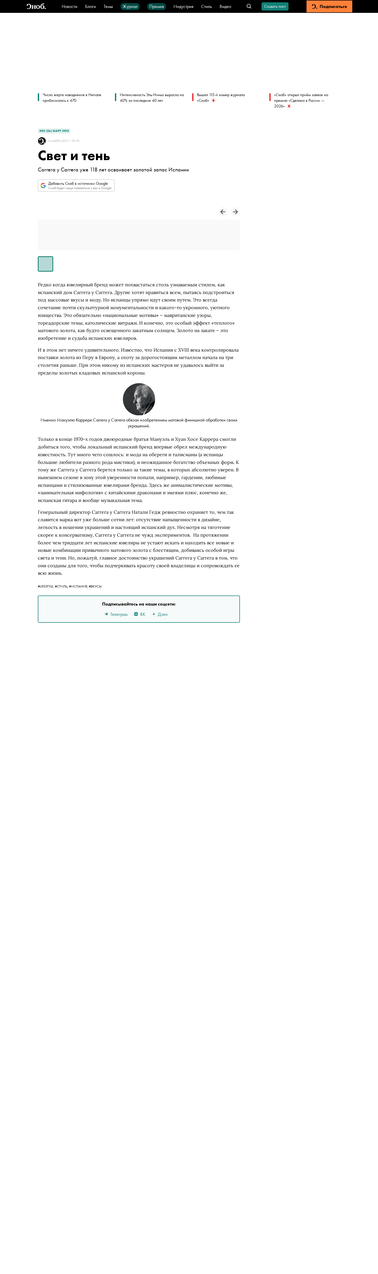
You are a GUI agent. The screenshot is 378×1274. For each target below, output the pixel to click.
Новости (69, 6)
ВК (142, 614)
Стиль (206, 6)
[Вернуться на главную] (36, 6)
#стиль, (62, 586)
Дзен (163, 614)
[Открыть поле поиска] (249, 6)
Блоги (90, 6)
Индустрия (183, 6)
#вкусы (95, 586)
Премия (156, 6)
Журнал (130, 6)
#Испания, (79, 586)
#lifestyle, (46, 586)
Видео (225, 6)
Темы (108, 6)
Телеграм (119, 614)
